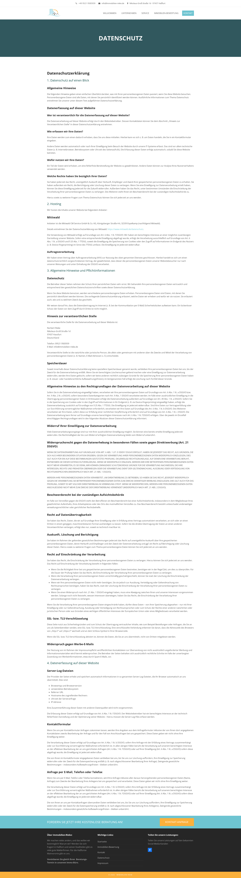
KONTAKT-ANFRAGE (176, 822)
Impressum (103, 863)
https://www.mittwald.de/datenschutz (125, 229)
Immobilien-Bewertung (108, 847)
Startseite (102, 841)
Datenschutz (104, 857)
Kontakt (101, 852)
